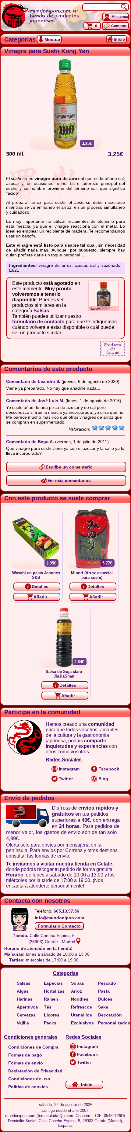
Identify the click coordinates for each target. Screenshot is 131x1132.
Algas (23, 991)
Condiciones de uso (29, 1078)
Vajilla (23, 1022)
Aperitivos (27, 1007)
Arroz (76, 991)
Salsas (41, 310)
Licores (51, 1015)
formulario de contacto (38, 321)
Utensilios (81, 1015)
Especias (53, 983)
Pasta (104, 991)
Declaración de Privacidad (35, 1070)
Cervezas (26, 1015)
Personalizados (114, 1022)
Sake (103, 1007)
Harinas (25, 999)
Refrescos (81, 1007)
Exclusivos (82, 1022)
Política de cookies (28, 1086)
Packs (50, 1022)
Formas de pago (25, 1055)
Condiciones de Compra (33, 1047)
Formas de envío (25, 1062)
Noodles (79, 999)
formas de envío (52, 855)
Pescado (107, 983)
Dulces (105, 999)
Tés (47, 1007)
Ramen (51, 999)
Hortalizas (54, 991)
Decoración (110, 1015)
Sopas (77, 983)
